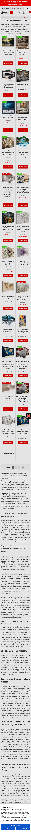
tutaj (28, 820)
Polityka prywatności (25, 806)
